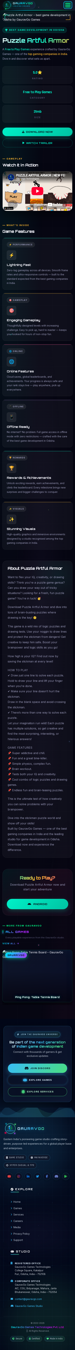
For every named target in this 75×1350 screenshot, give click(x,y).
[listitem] (9, 1176)
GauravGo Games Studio (29, 1306)
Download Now (39, 131)
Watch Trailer (39, 142)
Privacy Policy (21, 1233)
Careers (18, 1220)
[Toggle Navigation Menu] (67, 5)
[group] (37, 976)
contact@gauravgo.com (28, 1299)
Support (18, 1239)
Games (17, 1208)
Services (18, 1214)
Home (17, 1201)
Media (17, 1227)
